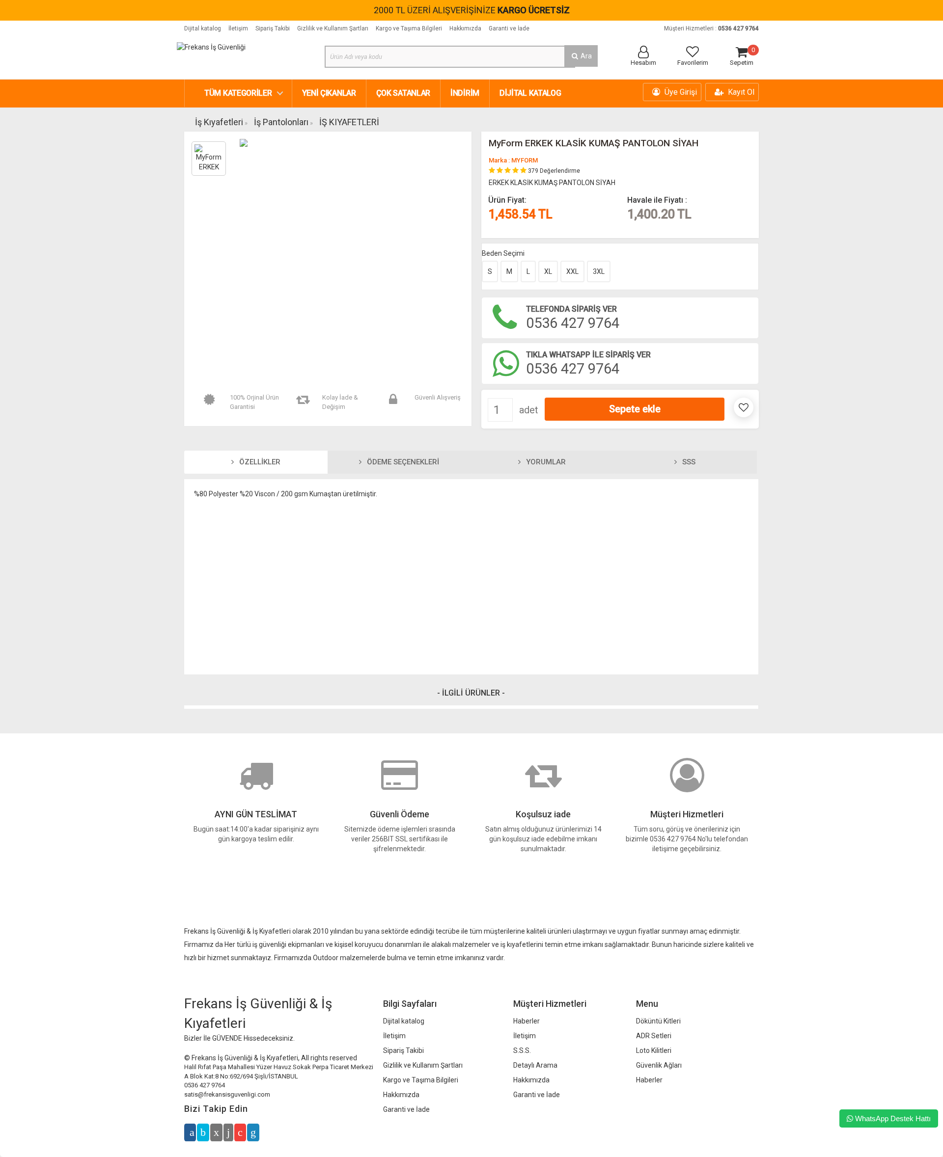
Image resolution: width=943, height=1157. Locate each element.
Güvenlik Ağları (659, 1065)
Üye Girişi (680, 92)
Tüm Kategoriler (238, 93)
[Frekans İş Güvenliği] (211, 47)
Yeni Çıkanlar (329, 93)
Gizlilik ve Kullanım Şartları (332, 28)
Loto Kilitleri (653, 1050)
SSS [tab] (687, 461)
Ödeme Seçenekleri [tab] (402, 461)
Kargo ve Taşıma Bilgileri (409, 28)
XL (548, 271)
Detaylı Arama (535, 1065)
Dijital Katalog (530, 93)
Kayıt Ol (740, 92)
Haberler (526, 1021)
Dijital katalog (202, 28)
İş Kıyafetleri (219, 122)
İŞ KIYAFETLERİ (349, 122)
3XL (599, 271)
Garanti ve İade (509, 28)
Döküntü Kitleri (658, 1021)
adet (528, 410)
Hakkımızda (465, 28)
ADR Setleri (653, 1036)
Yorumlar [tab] (545, 461)
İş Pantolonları (281, 122)
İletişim (238, 28)
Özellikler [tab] (258, 461)
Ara (585, 56)
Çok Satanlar (403, 93)
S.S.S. (522, 1050)
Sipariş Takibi (272, 28)
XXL (572, 271)
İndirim (464, 93)
